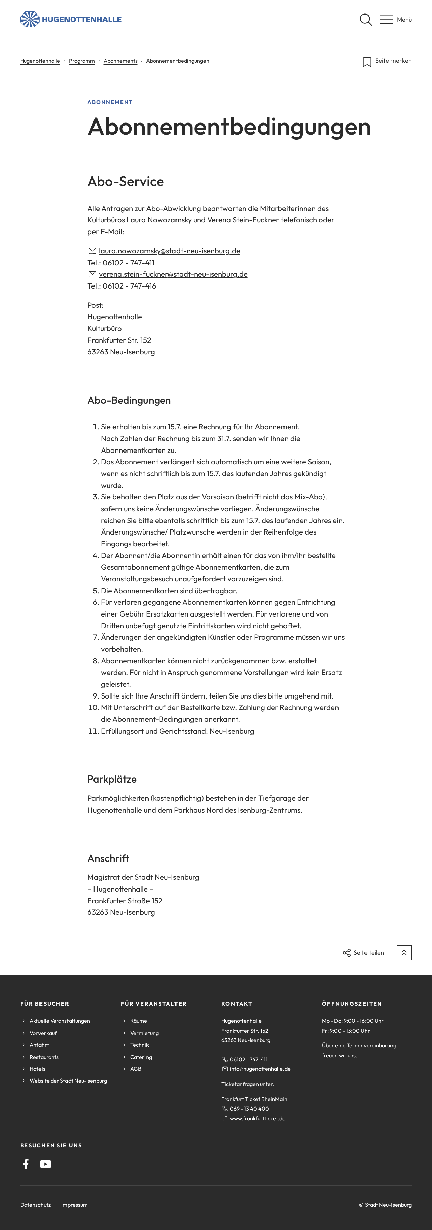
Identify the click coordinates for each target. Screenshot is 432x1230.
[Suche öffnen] (366, 19)
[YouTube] (45, 1164)
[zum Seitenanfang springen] (404, 952)
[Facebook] (25, 1164)
